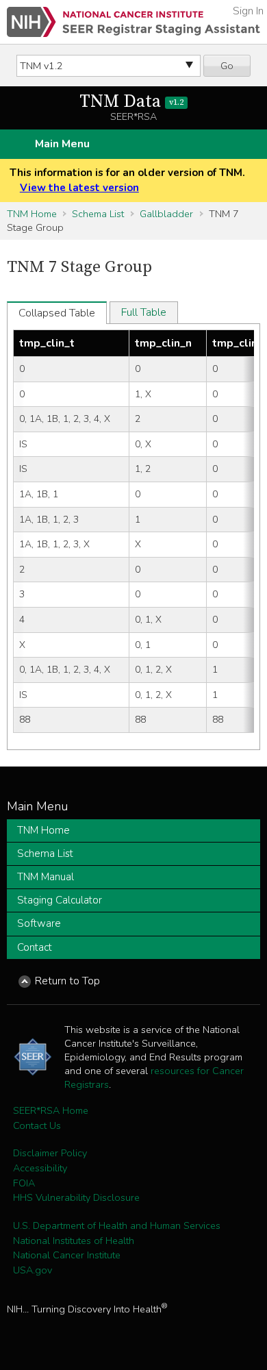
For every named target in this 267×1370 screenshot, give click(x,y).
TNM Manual (45, 877)
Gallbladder (166, 214)
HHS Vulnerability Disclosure (76, 1197)
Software (39, 923)
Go (226, 66)
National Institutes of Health (73, 1240)
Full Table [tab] (143, 312)
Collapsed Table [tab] (56, 313)
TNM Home (32, 214)
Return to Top (67, 980)
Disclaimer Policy (50, 1153)
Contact (34, 947)
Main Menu (62, 143)
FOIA (24, 1183)
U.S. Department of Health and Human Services (116, 1225)
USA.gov (32, 1270)
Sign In (248, 10)
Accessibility (40, 1168)
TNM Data (131, 101)
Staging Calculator (59, 900)
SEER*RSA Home (50, 1110)
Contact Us (37, 1125)
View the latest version (79, 188)
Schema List (98, 214)
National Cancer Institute (66, 1255)
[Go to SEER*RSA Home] (133, 22)
